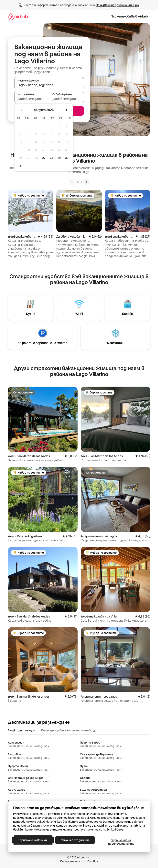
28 (51, 158)
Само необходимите (74, 840)
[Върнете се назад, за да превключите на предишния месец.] (21, 110)
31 (20, 166)
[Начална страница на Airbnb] (18, 16)
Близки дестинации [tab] (21, 730)
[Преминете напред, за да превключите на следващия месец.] (66, 110)
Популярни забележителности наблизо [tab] (69, 730)
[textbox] (31, 98)
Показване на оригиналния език (117, 5)
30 (67, 158)
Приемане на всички (33, 840)
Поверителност (71, 861)
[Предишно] (72, 182)
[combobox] (49, 85)
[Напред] (86, 182)
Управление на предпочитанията (121, 841)
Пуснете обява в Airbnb (129, 16)
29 (59, 158)
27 (43, 158)
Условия (92, 861)
